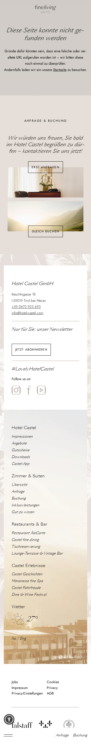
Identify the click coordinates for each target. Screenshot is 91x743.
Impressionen (22, 436)
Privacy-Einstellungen (27, 693)
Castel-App (21, 463)
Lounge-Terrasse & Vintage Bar (37, 553)
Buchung (80, 735)
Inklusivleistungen (25, 505)
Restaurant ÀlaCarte (28, 532)
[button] (9, 719)
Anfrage (62, 735)
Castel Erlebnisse (28, 565)
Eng (23, 638)
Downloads (21, 456)
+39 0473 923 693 (26, 306)
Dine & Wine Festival (29, 594)
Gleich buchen (45, 231)
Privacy (52, 688)
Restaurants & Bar (29, 524)
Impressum (20, 688)
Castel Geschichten (27, 574)
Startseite (59, 69)
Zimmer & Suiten (28, 476)
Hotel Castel (24, 428)
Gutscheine (21, 450)
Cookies (53, 682)
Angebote (19, 443)
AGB (50, 693)
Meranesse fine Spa (27, 580)
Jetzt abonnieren (31, 349)
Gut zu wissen (23, 511)
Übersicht (19, 484)
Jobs (15, 682)
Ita (14, 638)
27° (32, 619)
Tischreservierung (26, 546)
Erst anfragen (45, 167)
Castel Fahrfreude (26, 587)
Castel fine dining (25, 539)
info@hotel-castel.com (27, 312)
